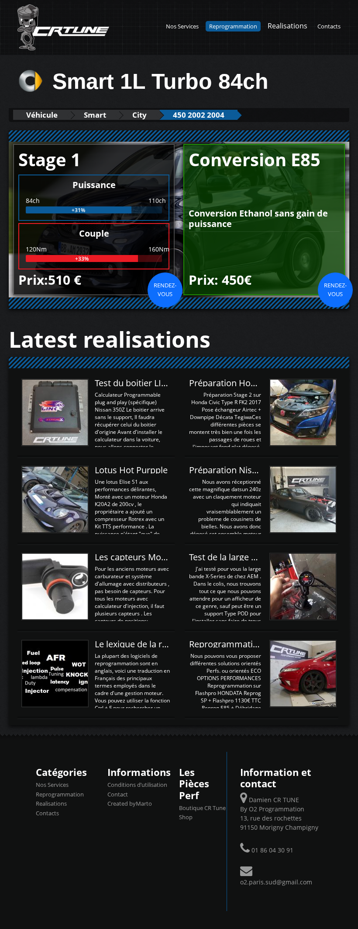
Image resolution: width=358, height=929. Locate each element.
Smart (95, 115)
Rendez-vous (165, 289)
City (139, 115)
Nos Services (182, 26)
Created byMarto (129, 803)
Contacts (329, 26)
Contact (117, 794)
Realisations (287, 26)
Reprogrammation (233, 26)
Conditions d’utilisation (137, 785)
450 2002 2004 (198, 115)
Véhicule (42, 115)
